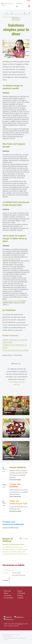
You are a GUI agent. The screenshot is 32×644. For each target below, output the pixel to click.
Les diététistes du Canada (10, 634)
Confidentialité (21, 593)
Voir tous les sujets (15, 511)
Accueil (4, 14)
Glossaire (19, 591)
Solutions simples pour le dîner (10, 17)
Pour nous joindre (8, 597)
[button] (21, 6)
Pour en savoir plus (15, 479)
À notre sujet (7, 591)
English (28, 0)
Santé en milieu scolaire (18, 14)
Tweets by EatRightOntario (10, 527)
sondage (19, 623)
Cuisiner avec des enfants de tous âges (15, 350)
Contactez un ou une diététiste (13, 301)
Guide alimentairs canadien (11, 259)
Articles (9, 14)
